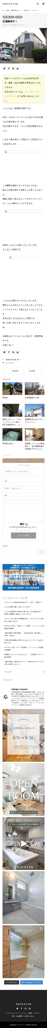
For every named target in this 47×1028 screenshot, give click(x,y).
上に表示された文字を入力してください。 (23, 527)
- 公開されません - (13, 488)
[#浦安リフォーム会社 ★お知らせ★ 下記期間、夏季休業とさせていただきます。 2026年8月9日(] (23, 735)
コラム (36, 1013)
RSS (30, 1008)
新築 (30, 1013)
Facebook (21, 1008)
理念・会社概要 (17, 1016)
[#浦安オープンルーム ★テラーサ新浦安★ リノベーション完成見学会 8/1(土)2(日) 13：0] (23, 789)
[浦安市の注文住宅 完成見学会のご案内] (34, 371)
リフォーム (10, 1013)
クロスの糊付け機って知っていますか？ (17, 607)
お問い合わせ (29, 1016)
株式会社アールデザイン (18, 1025)
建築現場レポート (9, 17)
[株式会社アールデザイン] (10, 4)
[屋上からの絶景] (13, 371)
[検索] (37, 4)
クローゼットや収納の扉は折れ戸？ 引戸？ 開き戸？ (23, 602)
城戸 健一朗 (15, 360)
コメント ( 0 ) (23, 460)
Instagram (25, 1008)
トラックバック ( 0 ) (23, 465)
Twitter (17, 1008)
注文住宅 (18, 17)
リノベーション (21, 1013)
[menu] (43, 4)
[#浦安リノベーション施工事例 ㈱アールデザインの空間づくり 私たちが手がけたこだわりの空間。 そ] (23, 897)
